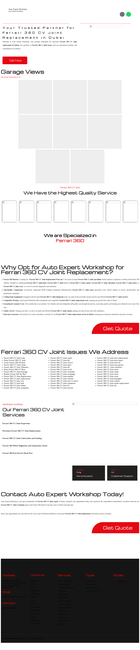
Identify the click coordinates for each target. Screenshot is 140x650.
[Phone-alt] (122, 14)
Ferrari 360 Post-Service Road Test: (18, 453)
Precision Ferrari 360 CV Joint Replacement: (22, 431)
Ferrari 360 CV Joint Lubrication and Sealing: (22, 438)
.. (45, 638)
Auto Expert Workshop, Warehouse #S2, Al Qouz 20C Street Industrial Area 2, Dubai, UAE (14, 584)
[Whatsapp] (128, 14)
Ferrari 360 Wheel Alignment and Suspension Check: (25, 446)
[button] (33, 423)
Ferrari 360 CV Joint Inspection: (16, 423)
